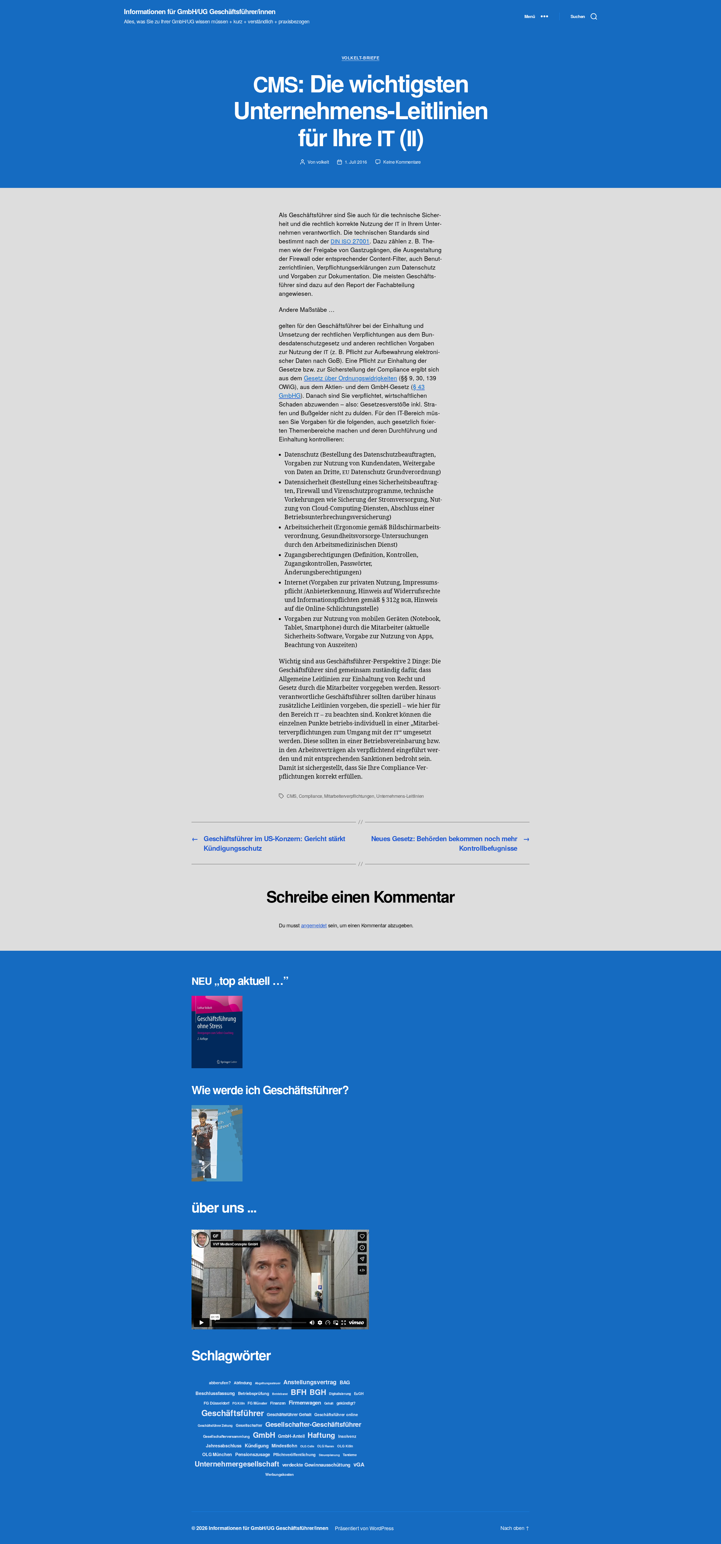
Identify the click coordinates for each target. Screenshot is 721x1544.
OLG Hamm (325, 1446)
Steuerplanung (329, 1455)
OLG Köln (345, 1446)
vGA (358, 1464)
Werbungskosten (279, 1474)
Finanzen (278, 1403)
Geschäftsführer (232, 1413)
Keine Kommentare (402, 162)
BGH (318, 1392)
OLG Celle (307, 1446)
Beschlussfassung (215, 1393)
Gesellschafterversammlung (226, 1436)
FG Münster (257, 1403)
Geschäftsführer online (336, 1414)
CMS (292, 796)
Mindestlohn (284, 1445)
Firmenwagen (305, 1402)
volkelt (322, 162)
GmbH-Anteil (291, 1436)
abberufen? (220, 1382)
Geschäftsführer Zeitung (215, 1425)
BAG (345, 1382)
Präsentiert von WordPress (364, 1528)
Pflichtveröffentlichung (294, 1454)
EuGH (359, 1393)
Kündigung (257, 1445)
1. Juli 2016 (356, 162)
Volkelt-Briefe (361, 58)
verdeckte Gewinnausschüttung (316, 1464)
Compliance (310, 796)
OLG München (217, 1454)
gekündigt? (346, 1403)
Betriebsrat (280, 1394)
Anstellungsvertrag (310, 1382)
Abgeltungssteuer (268, 1383)
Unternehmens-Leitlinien (400, 796)
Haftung (321, 1435)
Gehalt (328, 1403)
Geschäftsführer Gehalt (289, 1414)
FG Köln (238, 1403)
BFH (298, 1391)
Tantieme (350, 1454)
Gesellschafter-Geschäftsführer (313, 1424)
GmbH (264, 1434)
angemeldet (314, 925)
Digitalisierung (340, 1393)
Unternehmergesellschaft (237, 1463)
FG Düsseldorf (217, 1403)
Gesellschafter (249, 1425)
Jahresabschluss (224, 1445)
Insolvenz (347, 1436)
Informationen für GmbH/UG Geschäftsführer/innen (199, 11)
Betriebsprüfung (253, 1393)
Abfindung (243, 1382)
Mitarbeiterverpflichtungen (349, 796)
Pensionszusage (252, 1454)
